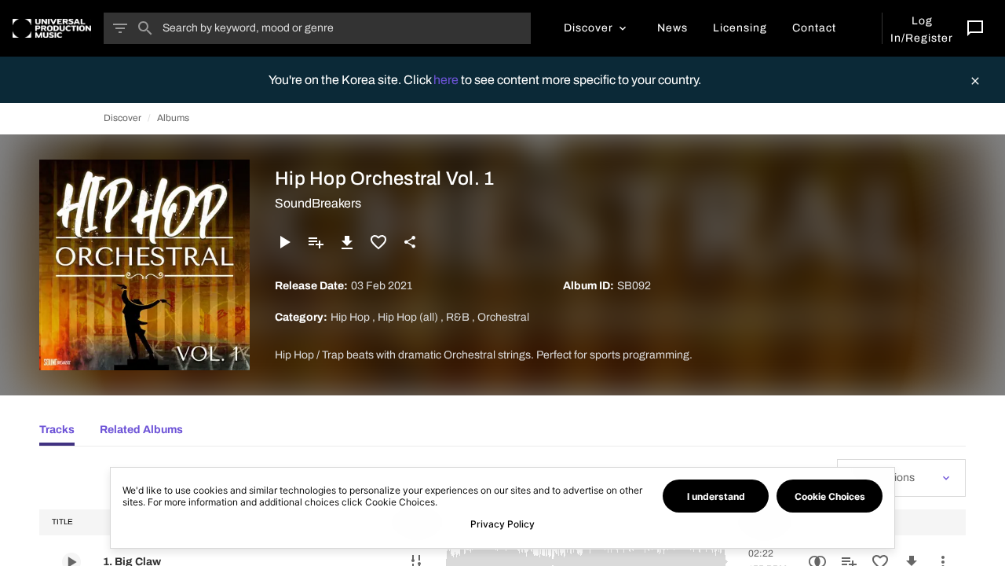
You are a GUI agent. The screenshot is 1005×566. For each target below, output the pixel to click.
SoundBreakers (318, 203)
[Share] (409, 242)
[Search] (145, 28)
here (447, 79)
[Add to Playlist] (315, 242)
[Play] (284, 242)
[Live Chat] (975, 28)
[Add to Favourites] (378, 242)
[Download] (347, 242)
